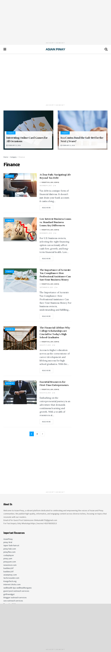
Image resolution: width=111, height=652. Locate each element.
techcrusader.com (11, 578)
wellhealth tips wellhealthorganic (17, 587)
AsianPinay (8, 539)
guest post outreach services (16, 591)
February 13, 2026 (14, 145)
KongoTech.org (9, 581)
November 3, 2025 (46, 233)
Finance (11, 133)
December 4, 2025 (46, 185)
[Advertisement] (55, 20)
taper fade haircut (11, 545)
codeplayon (8, 555)
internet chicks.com (12, 584)
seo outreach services (13, 600)
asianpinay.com (10, 574)
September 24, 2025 (46, 287)
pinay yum (7, 558)
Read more (46, 208)
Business (10, 329)
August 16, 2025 (45, 393)
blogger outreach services (15, 597)
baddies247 (8, 568)
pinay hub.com (9, 548)
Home (5, 157)
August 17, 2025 (45, 345)
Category (13, 157)
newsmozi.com (9, 565)
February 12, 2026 (68, 145)
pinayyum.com (9, 561)
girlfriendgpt (8, 594)
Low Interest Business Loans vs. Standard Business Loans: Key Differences (55, 222)
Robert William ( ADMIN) (50, 182)
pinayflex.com (9, 552)
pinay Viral (7, 542)
